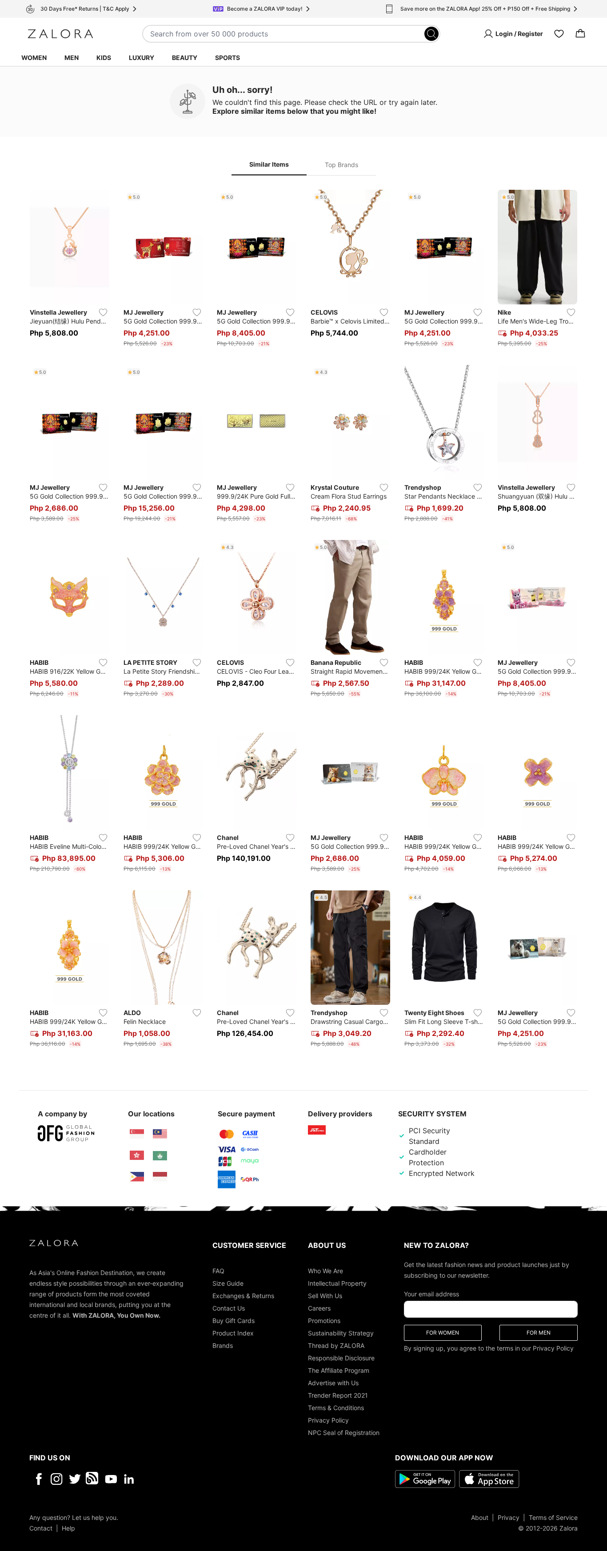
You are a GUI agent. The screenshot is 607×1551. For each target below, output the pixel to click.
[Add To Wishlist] (103, 312)
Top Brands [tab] (341, 164)
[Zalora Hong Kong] (137, 1155)
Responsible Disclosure (341, 1357)
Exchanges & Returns (243, 1295)
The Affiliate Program (338, 1370)
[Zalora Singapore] (137, 1134)
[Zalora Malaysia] (160, 1134)
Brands (222, 1345)
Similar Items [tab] (269, 164)
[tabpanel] (303, 620)
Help (68, 1527)
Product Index (233, 1332)
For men (539, 1332)
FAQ (218, 1270)
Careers (319, 1307)
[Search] (431, 34)
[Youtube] (111, 1478)
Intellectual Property (337, 1283)
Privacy (508, 1517)
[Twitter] (75, 1478)
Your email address (431, 1293)
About (479, 1517)
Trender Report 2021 (338, 1395)
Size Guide (228, 1283)
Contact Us (228, 1307)
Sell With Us (325, 1295)
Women (34, 57)
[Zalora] (60, 33)
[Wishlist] (559, 33)
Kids (103, 57)
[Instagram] (57, 1478)
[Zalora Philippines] (137, 1177)
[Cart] (580, 33)
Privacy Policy (328, 1419)
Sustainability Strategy (341, 1332)
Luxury (141, 57)
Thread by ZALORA (336, 1345)
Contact (40, 1527)
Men (71, 57)
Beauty (184, 57)
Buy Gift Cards (233, 1320)
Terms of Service (553, 1517)
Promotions (324, 1320)
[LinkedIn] (129, 1478)
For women (442, 1332)
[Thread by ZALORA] (93, 1478)
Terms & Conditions (336, 1407)
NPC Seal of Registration (343, 1432)
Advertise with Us (333, 1382)
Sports (227, 57)
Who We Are (325, 1270)
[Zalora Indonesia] (160, 1177)
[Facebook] (38, 1478)
